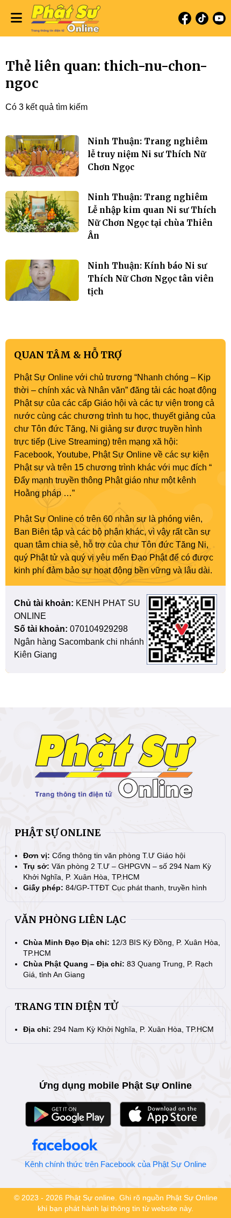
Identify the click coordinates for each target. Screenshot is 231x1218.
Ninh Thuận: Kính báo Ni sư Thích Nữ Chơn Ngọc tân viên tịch (151, 279)
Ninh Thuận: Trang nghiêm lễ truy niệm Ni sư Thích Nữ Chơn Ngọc (148, 154)
